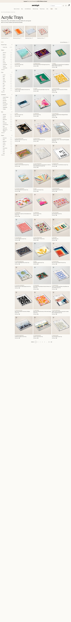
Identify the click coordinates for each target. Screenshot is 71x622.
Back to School (16, 8)
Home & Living (35, 8)
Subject (2, 50)
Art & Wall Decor (28, 8)
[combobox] (56, 6)
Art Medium (3, 94)
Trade (56, 8)
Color (2, 72)
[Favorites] (66, 5)
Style (2, 111)
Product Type (3, 44)
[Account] (63, 5)
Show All (2, 69)
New (22, 8)
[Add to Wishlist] (16, 45)
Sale (51, 8)
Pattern (2, 135)
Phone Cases (42, 8)
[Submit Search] (51, 6)
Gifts (47, 8)
